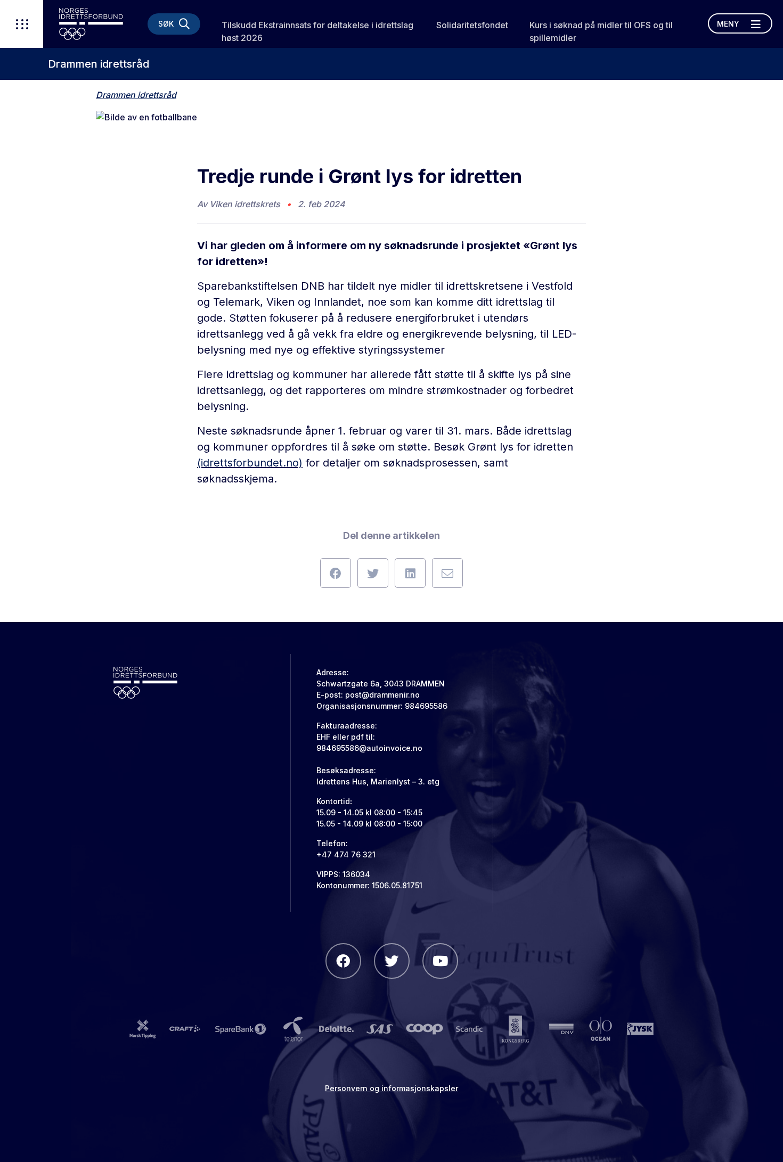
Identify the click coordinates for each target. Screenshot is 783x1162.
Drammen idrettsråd (98, 64)
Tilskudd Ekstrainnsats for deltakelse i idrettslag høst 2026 (317, 31)
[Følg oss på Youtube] (440, 961)
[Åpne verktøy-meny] (21, 24)
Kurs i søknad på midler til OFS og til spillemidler (601, 31)
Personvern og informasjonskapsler (391, 1088)
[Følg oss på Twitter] (392, 961)
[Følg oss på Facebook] (343, 961)
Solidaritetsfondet (472, 25)
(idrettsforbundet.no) (250, 462)
